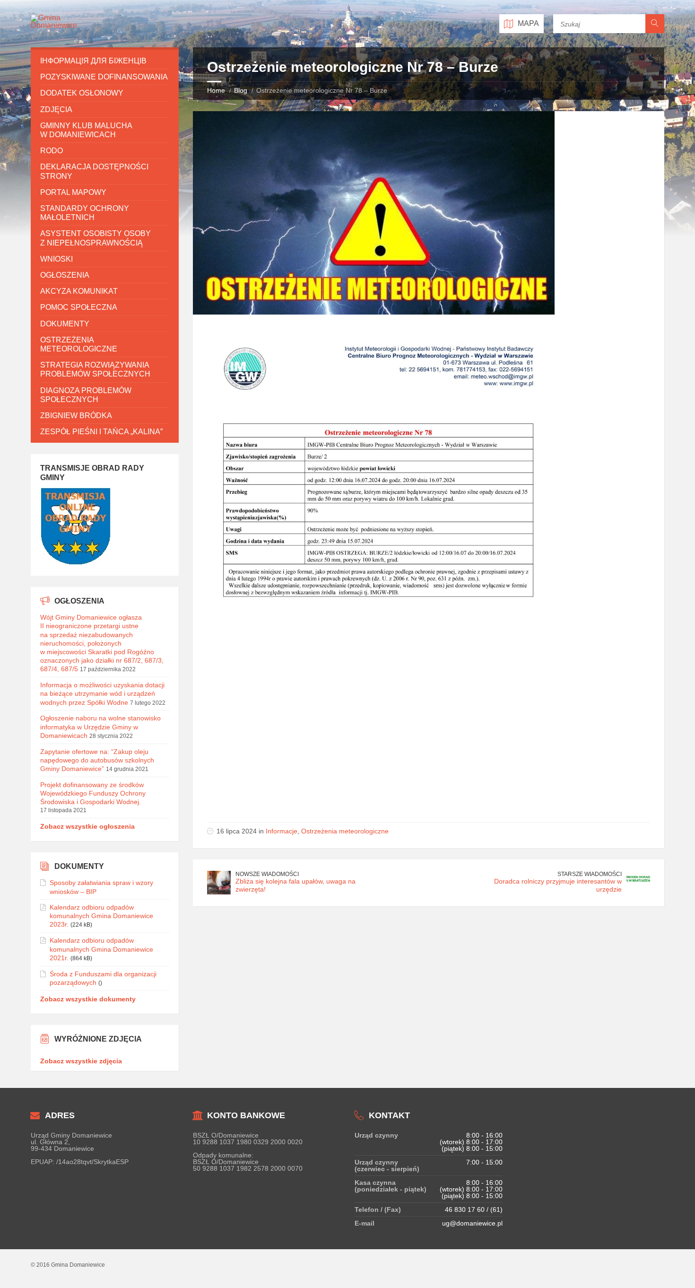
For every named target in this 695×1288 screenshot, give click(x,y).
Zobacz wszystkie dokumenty (88, 999)
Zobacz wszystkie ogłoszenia (87, 826)
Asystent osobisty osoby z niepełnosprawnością (95, 237)
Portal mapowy (73, 192)
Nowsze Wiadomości (267, 874)
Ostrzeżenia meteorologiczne (345, 831)
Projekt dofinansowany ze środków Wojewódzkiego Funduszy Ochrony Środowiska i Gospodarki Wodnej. (93, 793)
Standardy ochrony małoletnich (84, 212)
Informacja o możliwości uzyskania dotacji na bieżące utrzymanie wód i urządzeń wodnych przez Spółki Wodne (102, 693)
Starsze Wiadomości (589, 874)
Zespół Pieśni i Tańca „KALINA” (101, 432)
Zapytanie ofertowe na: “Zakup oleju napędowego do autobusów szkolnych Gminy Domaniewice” (97, 760)
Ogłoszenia (64, 275)
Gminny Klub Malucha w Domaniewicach (86, 130)
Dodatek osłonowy (81, 93)
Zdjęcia (56, 109)
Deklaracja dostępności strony (94, 171)
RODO (51, 151)
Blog (240, 90)
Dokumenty (64, 324)
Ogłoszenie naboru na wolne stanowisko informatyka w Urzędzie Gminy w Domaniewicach (100, 726)
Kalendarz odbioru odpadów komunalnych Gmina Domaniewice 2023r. (101, 915)
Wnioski (56, 259)
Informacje (281, 831)
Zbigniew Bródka (76, 416)
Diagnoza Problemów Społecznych (85, 394)
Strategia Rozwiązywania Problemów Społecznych (95, 369)
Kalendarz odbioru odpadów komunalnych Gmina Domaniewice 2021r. (101, 949)
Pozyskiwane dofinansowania (104, 77)
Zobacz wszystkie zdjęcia (81, 1061)
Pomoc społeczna (78, 307)
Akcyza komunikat (79, 291)
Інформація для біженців (93, 61)
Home (216, 90)
